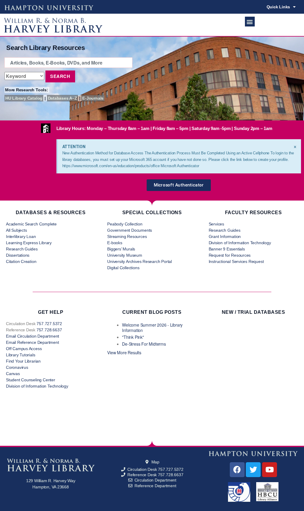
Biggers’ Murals (121, 249)
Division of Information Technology (240, 242)
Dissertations (17, 255)
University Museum (124, 255)
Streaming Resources (127, 236)
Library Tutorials (20, 354)
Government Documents (129, 230)
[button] (250, 21)
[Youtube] (269, 469)
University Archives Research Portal (139, 261)
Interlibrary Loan (21, 236)
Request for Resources (230, 255)
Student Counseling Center (30, 379)
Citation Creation (21, 261)
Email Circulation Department (32, 336)
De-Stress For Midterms (144, 344)
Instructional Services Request (236, 261)
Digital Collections (123, 267)
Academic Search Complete (31, 224)
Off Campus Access (24, 348)
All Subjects (16, 230)
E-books (114, 242)
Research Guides (22, 249)
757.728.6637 (49, 329)
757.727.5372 (49, 323)
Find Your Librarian (23, 361)
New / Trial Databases (253, 312)
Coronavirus (17, 367)
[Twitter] (253, 469)
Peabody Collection (124, 224)
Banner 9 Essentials (227, 249)
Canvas (13, 373)
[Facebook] (237, 469)
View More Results (124, 352)
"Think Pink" (133, 337)
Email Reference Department (32, 342)
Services (216, 224)
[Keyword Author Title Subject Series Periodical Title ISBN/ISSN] (24, 76)
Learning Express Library (29, 242)
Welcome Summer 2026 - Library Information (152, 327)
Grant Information (225, 236)
